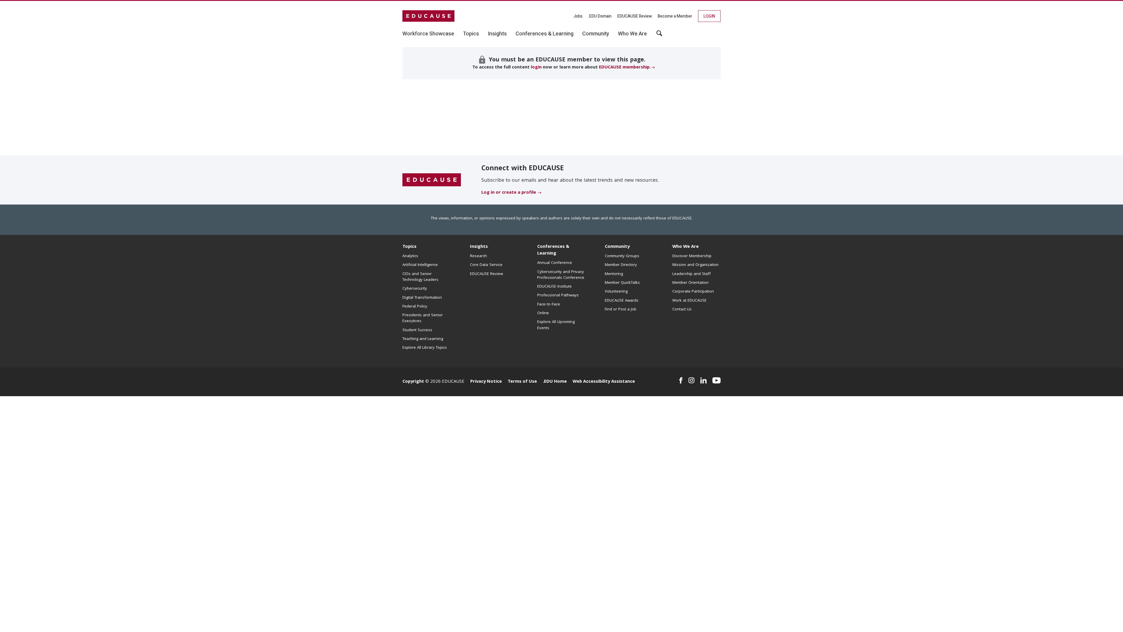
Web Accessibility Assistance (604, 382)
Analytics (410, 256)
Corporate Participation (693, 291)
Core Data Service (486, 265)
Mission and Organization (695, 265)
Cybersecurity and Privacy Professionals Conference (560, 275)
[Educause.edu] (431, 180)
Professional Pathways (558, 295)
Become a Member (675, 16)
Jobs (578, 16)
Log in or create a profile (508, 193)
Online (543, 313)
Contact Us (682, 309)
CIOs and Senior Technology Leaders (420, 277)
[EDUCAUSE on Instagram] (691, 380)
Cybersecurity (414, 289)
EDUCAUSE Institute (554, 287)
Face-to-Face (548, 304)
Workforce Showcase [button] (428, 34)
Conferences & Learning (553, 250)
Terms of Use (522, 382)
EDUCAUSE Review (634, 16)
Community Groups (622, 256)
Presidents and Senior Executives (422, 318)
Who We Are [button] (632, 34)
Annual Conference (554, 263)
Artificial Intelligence (420, 265)
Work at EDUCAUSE (689, 301)
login (536, 67)
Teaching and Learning (422, 339)
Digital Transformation (422, 298)
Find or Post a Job (620, 309)
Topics (409, 247)
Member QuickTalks (622, 283)
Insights (479, 247)
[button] (659, 35)
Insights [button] (497, 34)
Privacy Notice (486, 382)
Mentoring (614, 274)
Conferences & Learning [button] (544, 34)
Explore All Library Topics (424, 348)
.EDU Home (555, 382)
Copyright (413, 382)
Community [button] (595, 34)
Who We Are (685, 247)
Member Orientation (690, 283)
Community (617, 247)
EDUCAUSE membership (624, 67)
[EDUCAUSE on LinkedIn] (703, 380)
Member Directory (621, 265)
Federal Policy (414, 306)
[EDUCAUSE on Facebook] (680, 380)
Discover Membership (692, 256)
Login (709, 16)
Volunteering (616, 291)
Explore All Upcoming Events (556, 325)
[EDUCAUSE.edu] (428, 16)
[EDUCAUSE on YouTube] (716, 380)
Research (478, 256)
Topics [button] (471, 34)
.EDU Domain (600, 16)
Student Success (417, 330)
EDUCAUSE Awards (621, 301)
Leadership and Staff (691, 274)
